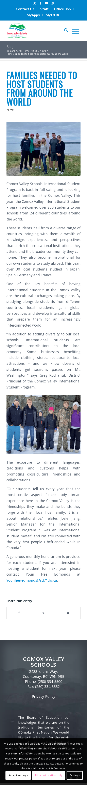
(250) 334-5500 (50, 681)
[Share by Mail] (68, 613)
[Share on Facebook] (19, 613)
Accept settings (18, 775)
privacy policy (28, 758)
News (10, 110)
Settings (75, 775)
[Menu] (73, 31)
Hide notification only (48, 775)
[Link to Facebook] (40, 3)
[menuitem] (25, 9)
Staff (44, 9)
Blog (10, 46)
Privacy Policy (43, 696)
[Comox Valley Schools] (34, 31)
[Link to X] (35, 3)
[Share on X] (43, 613)
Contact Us (25, 9)
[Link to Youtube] (46, 3)
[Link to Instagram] (52, 3)
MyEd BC (53, 15)
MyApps (33, 15)
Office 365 (62, 9)
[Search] (64, 31)
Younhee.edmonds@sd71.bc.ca (31, 580)
